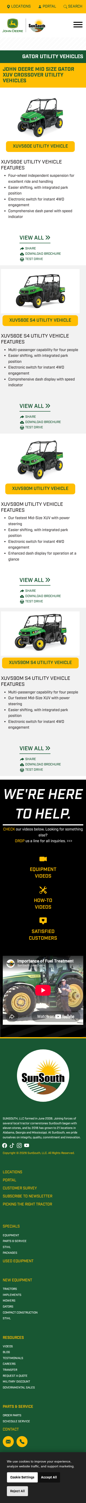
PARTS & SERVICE (15, 1241)
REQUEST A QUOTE (15, 1376)
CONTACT (11, 1429)
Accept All (49, 1477)
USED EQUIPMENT (18, 1261)
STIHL (7, 1247)
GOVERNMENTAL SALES (19, 1388)
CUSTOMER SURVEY (20, 1188)
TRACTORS (10, 1289)
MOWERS (9, 1301)
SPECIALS (11, 1226)
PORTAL (9, 1180)
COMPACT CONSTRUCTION (20, 1313)
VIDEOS (8, 1346)
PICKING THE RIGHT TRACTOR (27, 1204)
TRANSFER (10, 1370)
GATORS (8, 1307)
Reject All (17, 1491)
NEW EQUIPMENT (17, 1280)
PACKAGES (10, 1253)
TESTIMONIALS (13, 1358)
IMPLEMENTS (12, 1295)
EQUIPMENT (11, 1235)
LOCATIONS (12, 1172)
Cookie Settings (22, 1477)
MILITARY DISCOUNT (16, 1382)
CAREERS (9, 1364)
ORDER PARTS (12, 1415)
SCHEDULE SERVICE (16, 1421)
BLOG (6, 1352)
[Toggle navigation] (78, 25)
